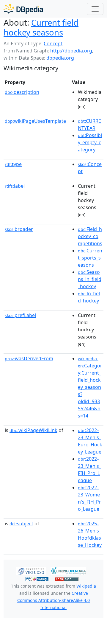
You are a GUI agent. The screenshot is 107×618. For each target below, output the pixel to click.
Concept (53, 43)
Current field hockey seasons (41, 27)
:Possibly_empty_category (90, 142)
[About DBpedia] (23, 8)
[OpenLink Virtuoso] (31, 570)
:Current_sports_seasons (90, 257)
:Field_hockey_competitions (90, 236)
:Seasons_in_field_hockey (89, 279)
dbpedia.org (60, 58)
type (13, 164)
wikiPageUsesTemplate (35, 121)
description (22, 92)
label (15, 186)
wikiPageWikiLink (33, 430)
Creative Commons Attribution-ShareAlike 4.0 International (53, 600)
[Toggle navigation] (95, 9)
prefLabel (20, 315)
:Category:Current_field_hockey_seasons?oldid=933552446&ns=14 (90, 387)
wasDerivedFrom (29, 358)
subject (21, 523)
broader (19, 229)
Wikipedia (86, 586)
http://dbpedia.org (71, 50)
